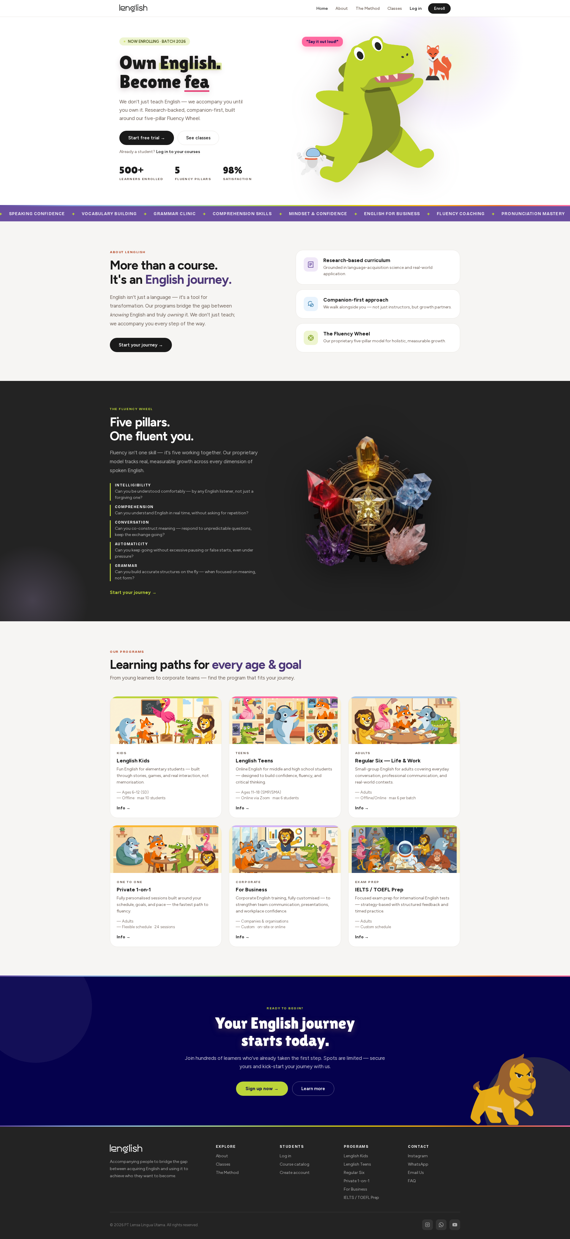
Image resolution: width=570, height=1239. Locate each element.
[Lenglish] (133, 8)
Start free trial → (146, 138)
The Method (368, 8)
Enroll (439, 8)
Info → (123, 808)
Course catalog (294, 1164)
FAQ (412, 1180)
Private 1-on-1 (357, 1180)
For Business (355, 1189)
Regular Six (354, 1172)
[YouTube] (454, 1224)
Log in (416, 8)
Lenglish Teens (357, 1164)
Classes (394, 8)
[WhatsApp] (441, 1224)
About (341, 8)
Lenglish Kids (356, 1155)
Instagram (418, 1155)
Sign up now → (262, 1088)
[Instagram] (427, 1224)
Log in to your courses (178, 151)
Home (322, 8)
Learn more (313, 1088)
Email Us (416, 1172)
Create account (295, 1172)
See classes (198, 138)
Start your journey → (141, 345)
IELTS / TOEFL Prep (361, 1197)
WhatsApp (418, 1164)
